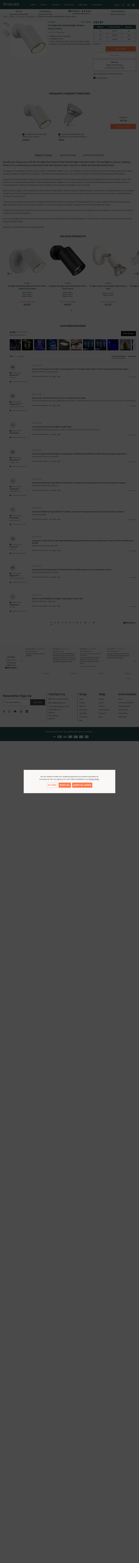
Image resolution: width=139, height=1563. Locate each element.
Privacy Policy (94, 779)
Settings (52, 785)
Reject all (65, 785)
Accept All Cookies (82, 785)
